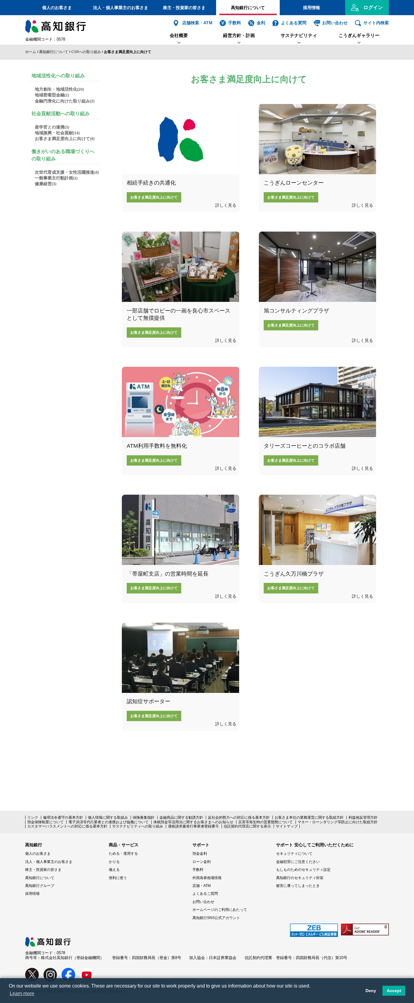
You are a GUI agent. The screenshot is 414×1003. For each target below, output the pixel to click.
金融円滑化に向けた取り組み (65, 101)
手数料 (234, 23)
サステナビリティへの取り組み (137, 826)
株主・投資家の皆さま (184, 7)
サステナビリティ (299, 35)
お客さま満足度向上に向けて (65, 138)
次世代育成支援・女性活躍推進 (67, 172)
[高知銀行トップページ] (48, 939)
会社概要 (179, 35)
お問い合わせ (335, 23)
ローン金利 (201, 862)
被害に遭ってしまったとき (298, 886)
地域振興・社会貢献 (57, 132)
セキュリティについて (294, 853)
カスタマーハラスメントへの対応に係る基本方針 (67, 826)
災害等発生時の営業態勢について (265, 822)
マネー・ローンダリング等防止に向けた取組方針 (338, 822)
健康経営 (45, 183)
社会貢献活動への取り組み (61, 113)
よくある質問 (293, 23)
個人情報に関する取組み (108, 817)
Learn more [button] (22, 993)
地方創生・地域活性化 (59, 89)
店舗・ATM (201, 886)
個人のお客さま (57, 7)
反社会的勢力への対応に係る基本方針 (239, 817)
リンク (32, 817)
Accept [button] (394, 990)
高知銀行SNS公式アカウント (216, 918)
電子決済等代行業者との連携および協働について (108, 822)
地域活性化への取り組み (58, 75)
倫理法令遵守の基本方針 (63, 817)
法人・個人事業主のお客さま (120, 7)
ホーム (30, 52)
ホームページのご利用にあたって (219, 910)
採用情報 (311, 7)
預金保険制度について (45, 822)
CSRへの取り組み (86, 52)
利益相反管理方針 (363, 817)
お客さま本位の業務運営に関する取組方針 (309, 817)
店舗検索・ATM (197, 23)
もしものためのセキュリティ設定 (303, 870)
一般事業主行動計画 (56, 178)
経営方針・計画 (239, 35)
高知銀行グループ (39, 886)
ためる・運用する (123, 853)
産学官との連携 (52, 127)
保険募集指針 (144, 817)
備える (114, 870)
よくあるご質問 (205, 893)
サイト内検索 (376, 23)
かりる (114, 862)
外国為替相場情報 (207, 878)
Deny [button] (371, 990)
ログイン (373, 7)
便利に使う (118, 878)
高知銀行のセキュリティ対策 (299, 878)
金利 (261, 23)
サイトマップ (287, 826)
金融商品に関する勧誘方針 (181, 817)
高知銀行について (248, 7)
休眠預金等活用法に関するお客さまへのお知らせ (193, 822)
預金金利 (199, 853)
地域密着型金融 (52, 94)
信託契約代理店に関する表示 (247, 826)
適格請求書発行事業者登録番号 (193, 826)
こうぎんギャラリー (359, 35)
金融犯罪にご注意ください (298, 862)
